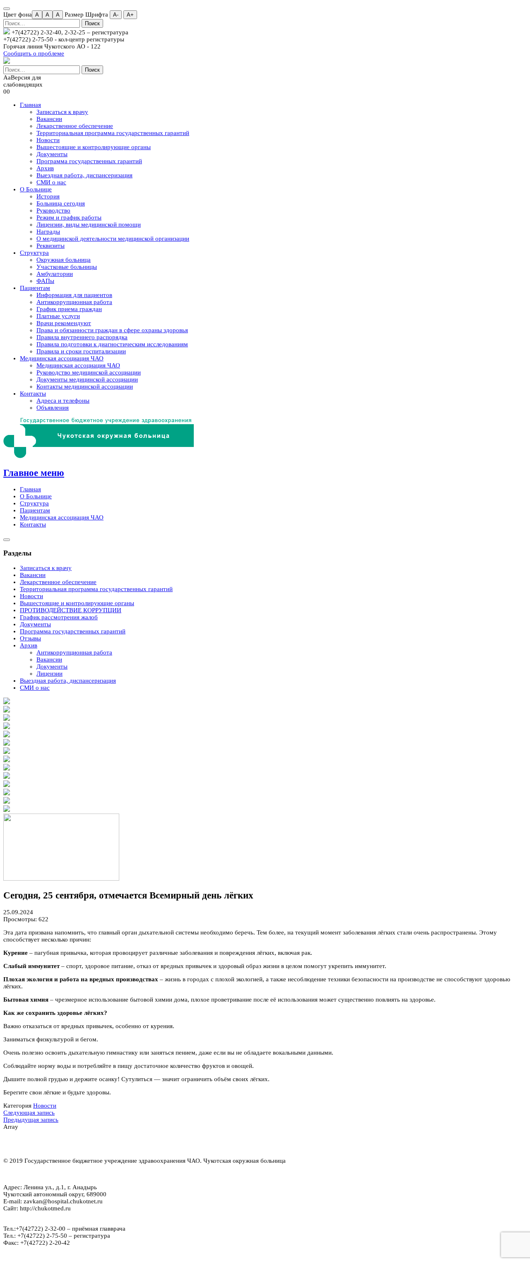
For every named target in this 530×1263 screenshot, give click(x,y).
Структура (34, 252)
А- (115, 15)
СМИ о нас (51, 182)
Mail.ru (89, 1144)
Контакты (33, 393)
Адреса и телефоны (62, 400)
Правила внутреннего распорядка (82, 337)
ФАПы (45, 281)
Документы (51, 154)
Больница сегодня (60, 203)
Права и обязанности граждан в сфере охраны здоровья (112, 330)
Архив (45, 168)
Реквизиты (50, 245)
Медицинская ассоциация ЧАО (62, 358)
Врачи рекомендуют (63, 323)
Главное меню (33, 473)
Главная (30, 104)
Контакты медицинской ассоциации (84, 386)
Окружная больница (63, 259)
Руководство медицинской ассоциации (88, 372)
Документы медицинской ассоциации (87, 379)
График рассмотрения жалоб (59, 617)
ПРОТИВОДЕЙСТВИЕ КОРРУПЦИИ (70, 610)
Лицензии (49, 673)
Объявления (52, 407)
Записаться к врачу (62, 112)
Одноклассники (74, 1144)
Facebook (28, 1144)
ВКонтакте (58, 1144)
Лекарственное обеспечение (74, 126)
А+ (130, 15)
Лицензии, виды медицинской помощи (88, 224)
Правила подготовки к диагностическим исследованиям (112, 344)
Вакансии (49, 119)
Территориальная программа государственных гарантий (112, 133)
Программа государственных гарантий (89, 161)
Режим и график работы (68, 217)
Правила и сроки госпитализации (81, 351)
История (48, 196)
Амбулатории (54, 273)
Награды (48, 231)
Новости (48, 140)
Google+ (104, 1144)
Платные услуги (58, 316)
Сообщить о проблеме (33, 53)
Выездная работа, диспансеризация (84, 175)
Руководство (53, 210)
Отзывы (30, 638)
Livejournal (120, 1144)
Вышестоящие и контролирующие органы (93, 147)
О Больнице (36, 189)
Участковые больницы (66, 266)
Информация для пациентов (74, 295)
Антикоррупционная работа (74, 302)
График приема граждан (69, 309)
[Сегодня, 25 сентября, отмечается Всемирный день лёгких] (61, 878)
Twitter (43, 1144)
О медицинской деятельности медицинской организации (112, 238)
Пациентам (35, 288)
